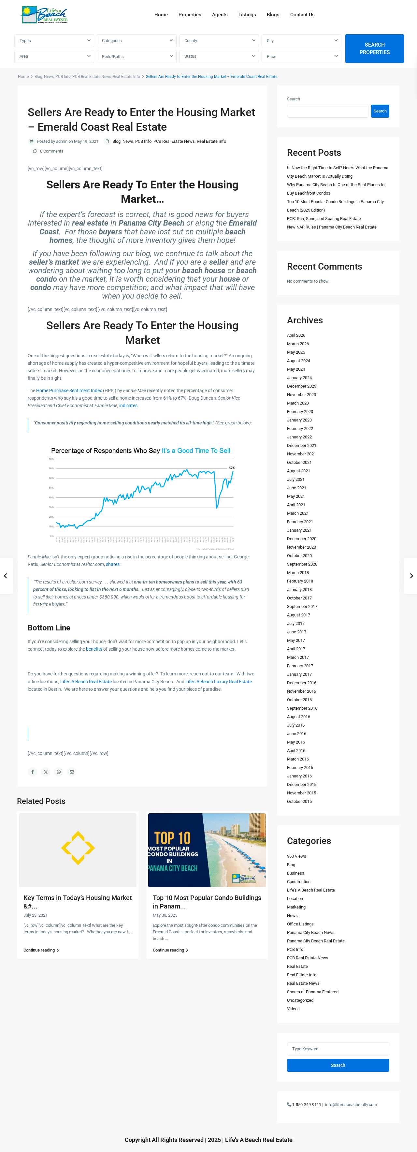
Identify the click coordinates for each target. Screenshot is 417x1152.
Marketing (296, 907)
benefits (94, 649)
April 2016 (296, 750)
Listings (247, 15)
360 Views (296, 856)
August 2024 (298, 360)
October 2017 (299, 598)
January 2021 (299, 530)
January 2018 (299, 589)
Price (271, 56)
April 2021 (296, 504)
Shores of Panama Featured (312, 991)
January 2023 (299, 420)
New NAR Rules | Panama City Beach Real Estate (332, 227)
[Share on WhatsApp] (59, 772)
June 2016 (296, 733)
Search (293, 98)
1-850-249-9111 (306, 1104)
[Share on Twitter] (45, 772)
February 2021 (300, 521)
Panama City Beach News (311, 932)
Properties (190, 15)
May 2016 (296, 742)
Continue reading (39, 950)
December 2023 (301, 386)
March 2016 (298, 759)
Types (25, 40)
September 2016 (302, 708)
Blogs (273, 15)
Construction (298, 881)
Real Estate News (303, 983)
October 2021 (299, 462)
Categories (112, 40)
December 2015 (301, 784)
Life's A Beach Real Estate (311, 890)
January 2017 (299, 674)
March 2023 (298, 403)
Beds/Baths (113, 56)
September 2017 (302, 606)
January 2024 (299, 377)
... (130, 931)
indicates (128, 405)
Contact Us (302, 15)
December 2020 (301, 538)
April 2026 (296, 335)
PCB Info (63, 76)
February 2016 (300, 767)
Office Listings (300, 924)
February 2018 (300, 581)
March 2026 (298, 343)
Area (24, 56)
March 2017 (298, 657)
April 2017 (296, 648)
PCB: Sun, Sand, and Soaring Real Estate (324, 218)
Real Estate (297, 966)
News (49, 76)
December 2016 (301, 682)
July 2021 (296, 479)
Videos (293, 1008)
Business (295, 873)
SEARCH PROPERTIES (375, 48)
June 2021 (296, 487)
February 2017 (300, 665)
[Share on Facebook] (32, 772)
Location (295, 898)
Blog (38, 76)
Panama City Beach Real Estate (316, 940)
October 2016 (299, 699)
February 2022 (300, 428)
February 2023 (300, 411)
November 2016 (301, 691)
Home (161, 15)
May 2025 (296, 352)
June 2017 (296, 631)
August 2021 (298, 470)
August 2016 (298, 716)
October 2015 (299, 801)
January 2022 (299, 437)
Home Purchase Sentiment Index (69, 390)
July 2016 (296, 725)
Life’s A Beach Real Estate (86, 681)
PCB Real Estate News (91, 76)
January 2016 (299, 776)
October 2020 (299, 555)
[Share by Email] (72, 772)
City (270, 40)
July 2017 (296, 623)
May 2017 (296, 640)
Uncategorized (300, 1000)
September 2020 (302, 564)
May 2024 (296, 369)
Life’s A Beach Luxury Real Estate (218, 681)
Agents (220, 15)
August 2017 (298, 615)
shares (113, 564)
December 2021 (301, 445)
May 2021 (296, 496)
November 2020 (301, 547)
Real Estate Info (126, 76)
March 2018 (298, 572)
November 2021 (301, 453)
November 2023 (301, 394)
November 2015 (301, 792)
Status (190, 56)
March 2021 (298, 513)
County (190, 40)
